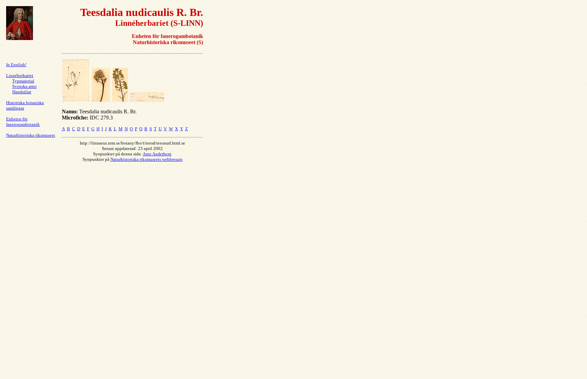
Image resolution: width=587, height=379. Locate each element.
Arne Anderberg (157, 153)
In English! (16, 64)
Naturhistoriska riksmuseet (30, 135)
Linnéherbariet (19, 75)
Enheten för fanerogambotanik (23, 121)
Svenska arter (24, 86)
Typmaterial (23, 80)
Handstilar (21, 91)
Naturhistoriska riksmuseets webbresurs (146, 159)
